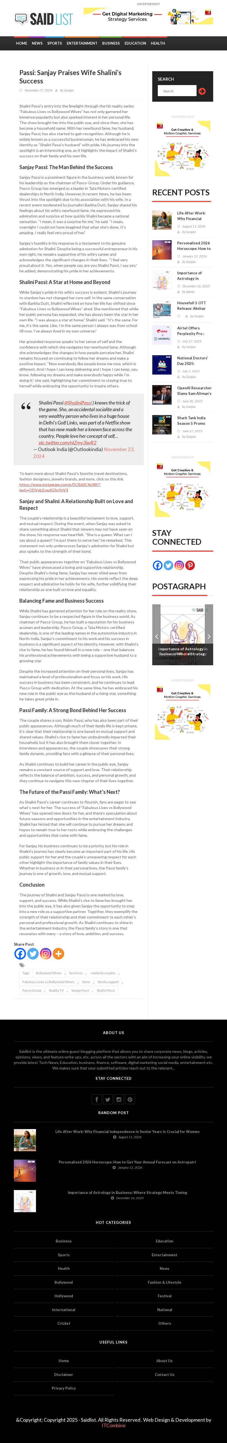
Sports (54, 43)
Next (209, 634)
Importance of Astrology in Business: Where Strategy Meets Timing (127, 1192)
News (37, 43)
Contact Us (164, 1374)
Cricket (63, 1323)
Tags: (26, 973)
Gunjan (69, 90)
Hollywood (64, 1296)
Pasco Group (31, 990)
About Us (164, 1360)
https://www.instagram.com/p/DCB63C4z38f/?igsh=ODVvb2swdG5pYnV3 (59, 487)
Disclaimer (63, 1374)
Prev (156, 634)
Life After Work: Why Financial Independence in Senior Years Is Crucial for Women (127, 1131)
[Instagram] (45, 954)
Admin (190, 292)
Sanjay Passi (80, 990)
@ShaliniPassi (78, 403)
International (63, 1310)
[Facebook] (20, 954)
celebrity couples (103, 973)
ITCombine (114, 1425)
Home (21, 43)
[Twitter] (33, 954)
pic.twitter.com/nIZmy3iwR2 (67, 442)
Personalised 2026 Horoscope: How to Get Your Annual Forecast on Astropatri (127, 1162)
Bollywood (64, 1282)
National (164, 1310)
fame (86, 982)
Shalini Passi (106, 990)
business (76, 973)
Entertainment (82, 43)
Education (135, 43)
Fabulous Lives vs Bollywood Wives (48, 982)
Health (158, 43)
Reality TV (56, 990)
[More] (58, 954)
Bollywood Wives (49, 973)
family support (108, 982)
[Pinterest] (190, 565)
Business (111, 43)
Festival (165, 1296)
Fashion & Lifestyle (164, 1282)
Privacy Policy (64, 1388)
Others (164, 1323)
